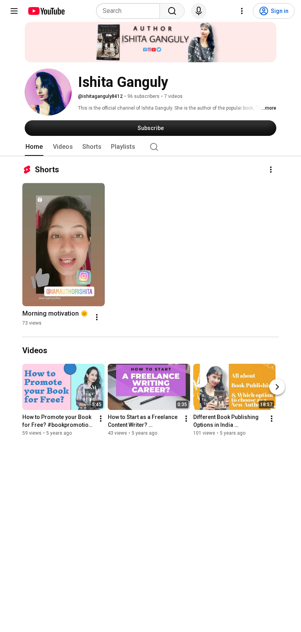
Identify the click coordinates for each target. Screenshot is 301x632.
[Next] (277, 387)
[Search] (172, 11)
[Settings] (242, 11)
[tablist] (150, 146)
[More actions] (271, 169)
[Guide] (14, 11)
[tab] (34, 146)
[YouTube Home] (46, 11)
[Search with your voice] (199, 11)
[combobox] (130, 11)
